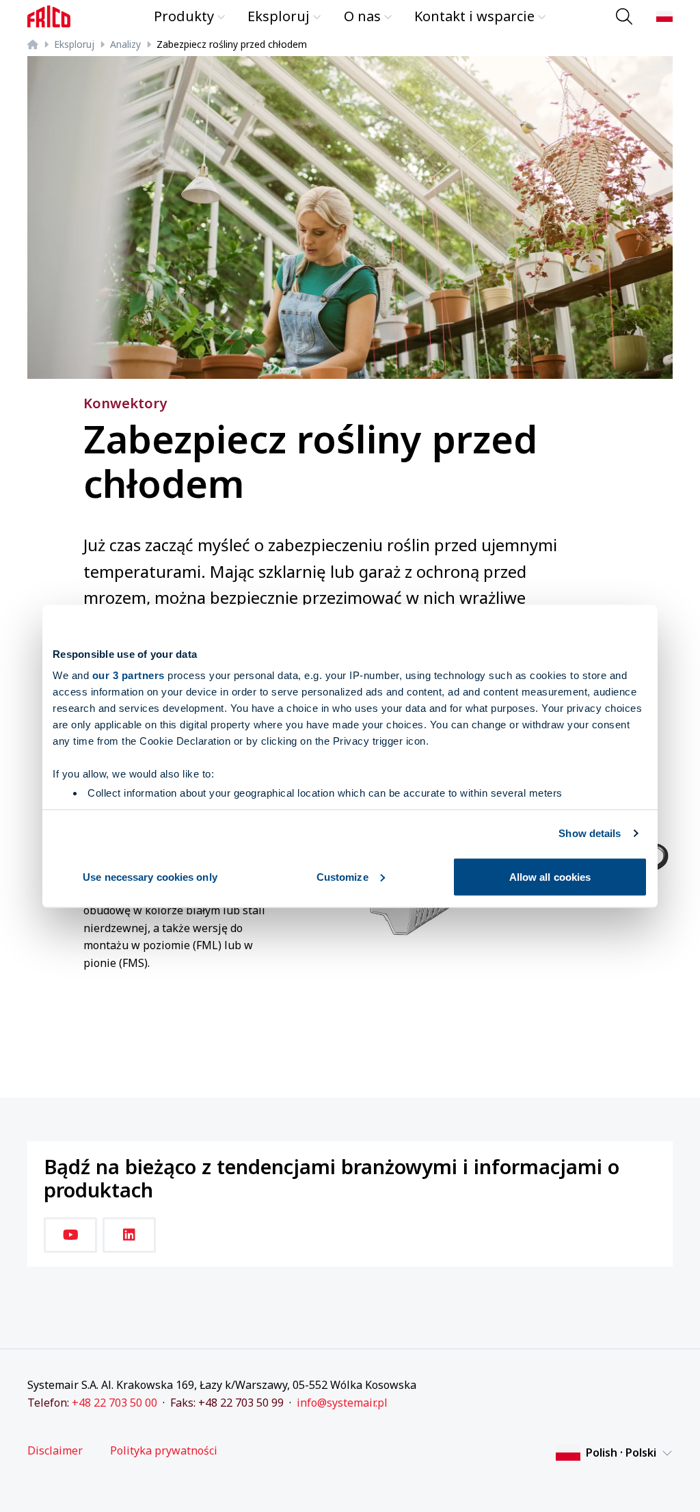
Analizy (125, 44)
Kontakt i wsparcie (474, 16)
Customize (342, 876)
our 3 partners (128, 675)
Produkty (184, 16)
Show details (589, 833)
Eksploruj (278, 16)
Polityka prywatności (163, 1450)
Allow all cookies (550, 876)
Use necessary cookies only (150, 876)
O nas (362, 16)
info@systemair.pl (342, 1402)
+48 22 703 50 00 (114, 1402)
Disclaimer (55, 1450)
